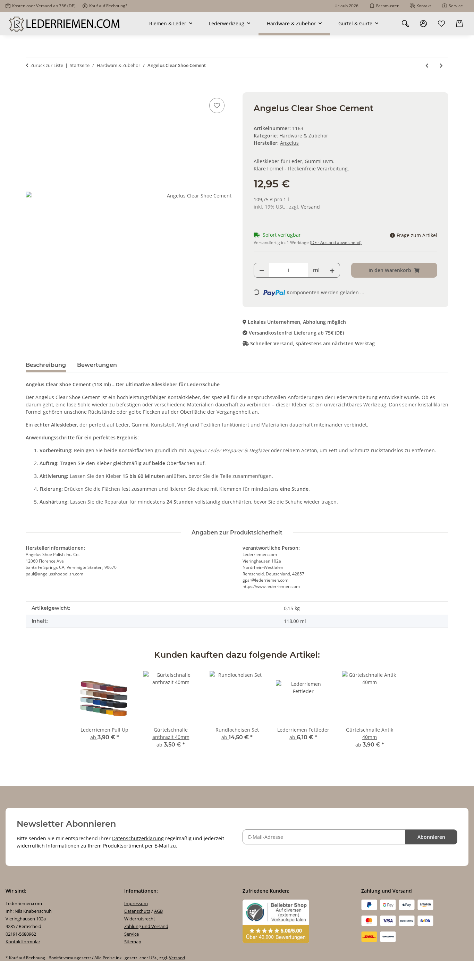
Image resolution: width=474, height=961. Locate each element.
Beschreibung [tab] (46, 365)
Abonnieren (431, 837)
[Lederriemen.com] (65, 23)
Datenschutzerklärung (138, 838)
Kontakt (423, 6)
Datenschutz (137, 911)
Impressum (136, 903)
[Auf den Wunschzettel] (217, 105)
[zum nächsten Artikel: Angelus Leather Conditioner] (441, 65)
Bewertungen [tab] (97, 365)
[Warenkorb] (459, 23)
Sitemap (132, 941)
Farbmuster (387, 6)
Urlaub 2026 (346, 6)
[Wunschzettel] (441, 23)
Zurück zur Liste (47, 65)
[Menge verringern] (261, 270)
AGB (158, 911)
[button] (405, 23)
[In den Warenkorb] (31, 88)
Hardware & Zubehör (303, 135)
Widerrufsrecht (139, 919)
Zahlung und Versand (146, 926)
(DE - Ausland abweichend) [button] (336, 242)
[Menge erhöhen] (332, 270)
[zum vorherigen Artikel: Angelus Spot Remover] (427, 65)
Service (456, 6)
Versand (310, 206)
